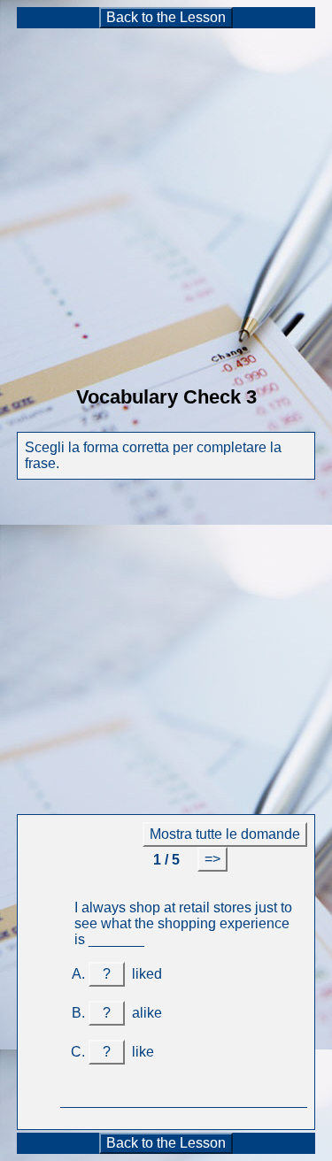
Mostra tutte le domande (225, 834)
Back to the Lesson (166, 17)
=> (212, 858)
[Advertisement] (166, 196)
